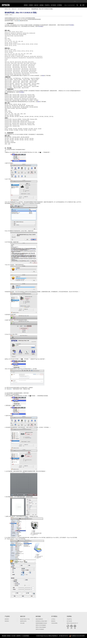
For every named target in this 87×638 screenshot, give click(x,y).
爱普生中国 (7, 8)
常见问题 (22, 623)
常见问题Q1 (71, 24)
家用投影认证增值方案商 (41, 621)
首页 (83, 5)
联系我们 (9, 635)
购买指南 (41, 5)
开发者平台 (47, 5)
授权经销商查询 (39, 619)
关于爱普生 (59, 5)
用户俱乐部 (53, 5)
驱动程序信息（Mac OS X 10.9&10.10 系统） (42, 8)
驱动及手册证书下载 (24, 619)
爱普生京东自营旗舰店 (41, 625)
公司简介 (53, 619)
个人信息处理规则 (25, 635)
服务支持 (36, 5)
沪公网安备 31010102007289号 (78, 635)
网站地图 (4, 635)
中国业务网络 (54, 623)
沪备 (63, 635)
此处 (19, 20)
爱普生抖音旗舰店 (40, 629)
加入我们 (13, 635)
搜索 (77, 5)
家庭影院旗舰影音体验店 (41, 623)
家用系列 (26, 5)
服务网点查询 (23, 621)
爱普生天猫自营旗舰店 (41, 627)
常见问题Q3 (21, 92)
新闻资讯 (53, 621)
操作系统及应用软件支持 (24, 8)
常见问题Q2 (40, 26)
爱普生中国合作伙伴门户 (72, 623)
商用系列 (31, 5)
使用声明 (18, 635)
